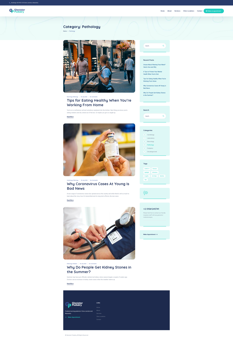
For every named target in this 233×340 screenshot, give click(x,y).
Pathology (75, 96)
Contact (199, 11)
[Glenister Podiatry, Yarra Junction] (17, 11)
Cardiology (70, 180)
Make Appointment (149, 234)
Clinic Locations (188, 11)
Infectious (154, 172)
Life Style (154, 176)
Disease (155, 168)
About (169, 11)
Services (177, 11)
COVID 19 (147, 168)
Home (163, 11)
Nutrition (162, 176)
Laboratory (149, 138)
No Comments (93, 96)
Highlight (147, 172)
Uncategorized (150, 151)
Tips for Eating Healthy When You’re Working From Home (99, 102)
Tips (146, 179)
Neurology (69, 96)
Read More (70, 116)
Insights (147, 176)
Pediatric (75, 263)
